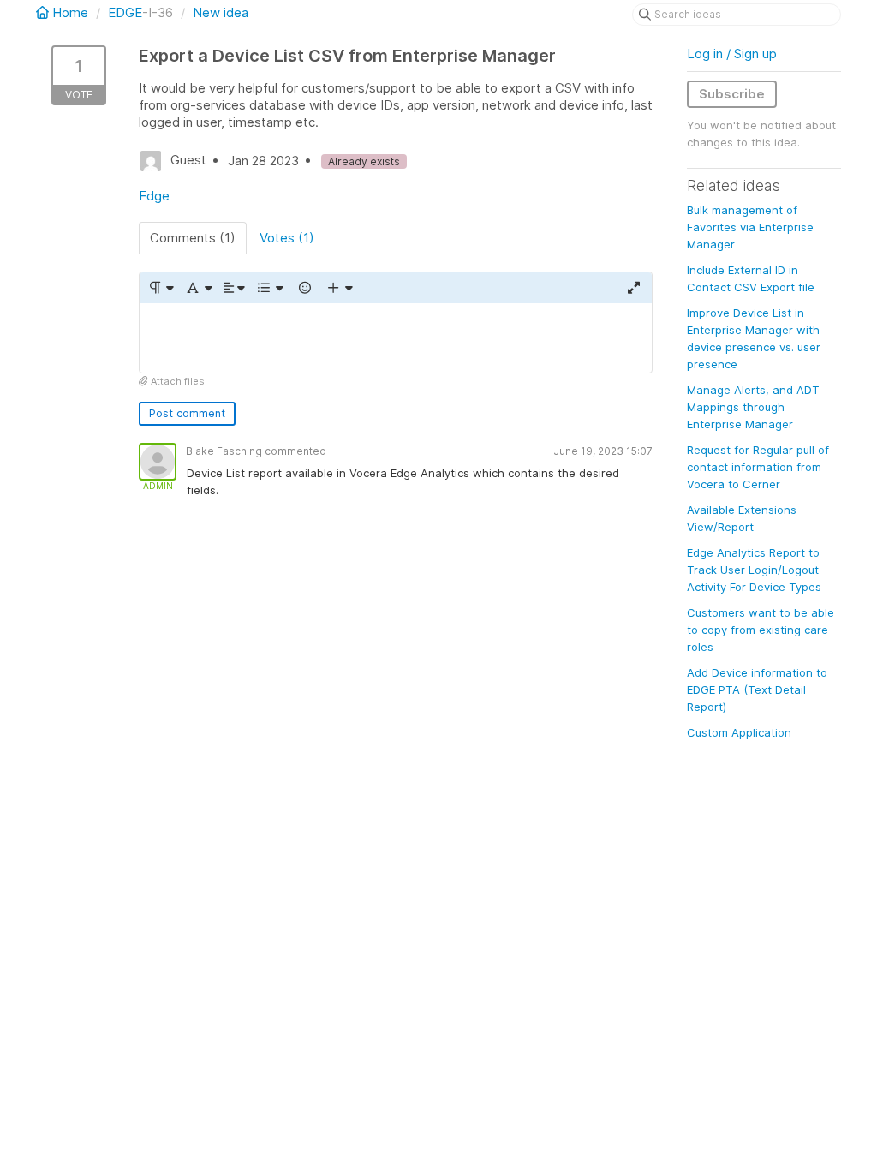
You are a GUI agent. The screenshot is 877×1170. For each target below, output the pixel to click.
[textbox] (395, 338)
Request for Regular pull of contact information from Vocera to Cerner (758, 467)
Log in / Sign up (732, 53)
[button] (160, 288)
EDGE (125, 12)
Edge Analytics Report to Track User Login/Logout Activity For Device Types (754, 570)
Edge (154, 196)
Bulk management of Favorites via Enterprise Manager (750, 227)
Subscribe (732, 94)
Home (70, 12)
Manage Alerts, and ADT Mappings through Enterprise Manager (753, 407)
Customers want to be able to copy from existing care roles (760, 630)
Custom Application (739, 732)
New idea (220, 12)
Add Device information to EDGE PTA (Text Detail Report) (757, 689)
